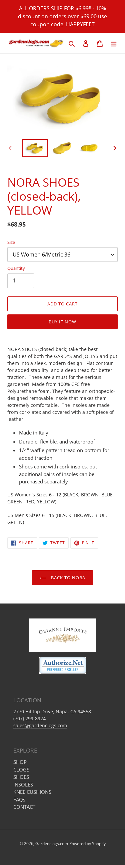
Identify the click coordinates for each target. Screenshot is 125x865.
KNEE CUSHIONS (32, 791)
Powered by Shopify (87, 843)
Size (11, 242)
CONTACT (24, 806)
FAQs (19, 799)
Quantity (16, 268)
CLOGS (21, 769)
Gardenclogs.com (51, 843)
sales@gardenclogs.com (40, 725)
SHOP (20, 762)
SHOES (21, 777)
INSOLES (23, 784)
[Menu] (114, 43)
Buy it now (62, 322)
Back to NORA (68, 578)
